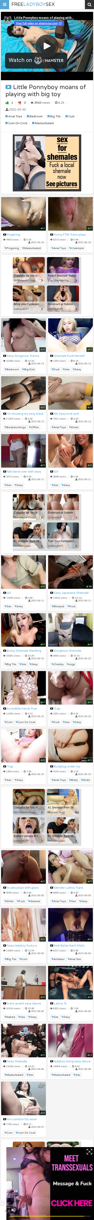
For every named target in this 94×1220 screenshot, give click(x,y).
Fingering (13, 248)
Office (35, 427)
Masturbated (44, 123)
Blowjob (59, 606)
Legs (72, 664)
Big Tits (55, 116)
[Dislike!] (20, 102)
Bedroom (36, 116)
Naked (11, 1017)
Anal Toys (15, 116)
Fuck (57, 369)
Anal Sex (75, 959)
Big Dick (29, 369)
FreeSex (33, 4)
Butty (74, 780)
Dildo (86, 780)
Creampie (77, 248)
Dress (74, 427)
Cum (71, 116)
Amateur (59, 959)
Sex (67, 369)
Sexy (78, 369)
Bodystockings (16, 427)
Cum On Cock (17, 123)
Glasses (35, 901)
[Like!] (7, 102)
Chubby (59, 664)
